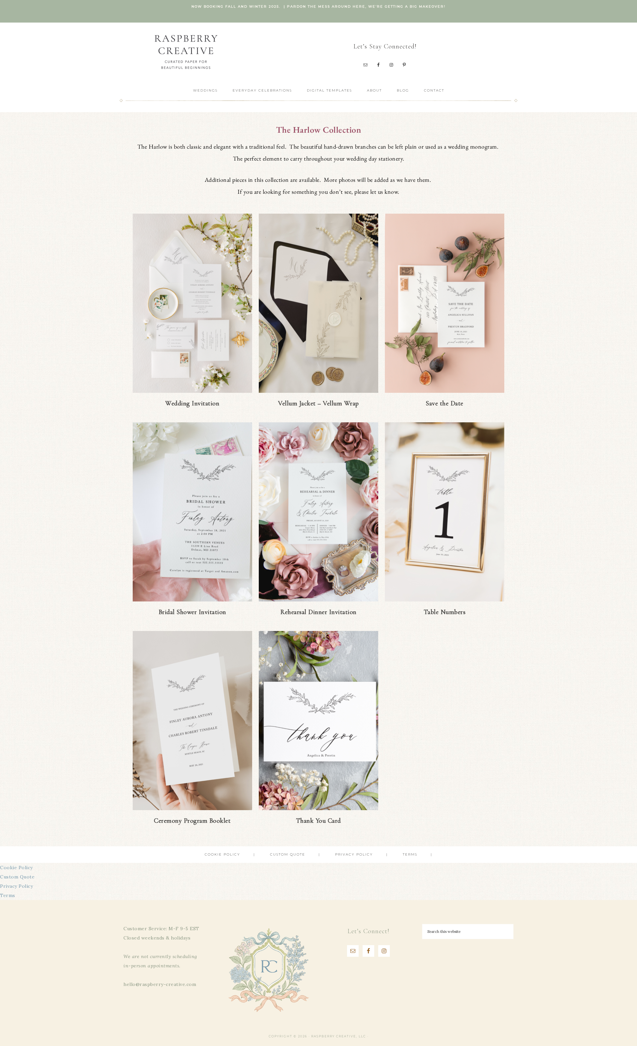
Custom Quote (17, 877)
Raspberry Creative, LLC (185, 51)
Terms (7, 895)
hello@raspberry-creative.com (159, 984)
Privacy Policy (16, 886)
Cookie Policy (16, 868)
